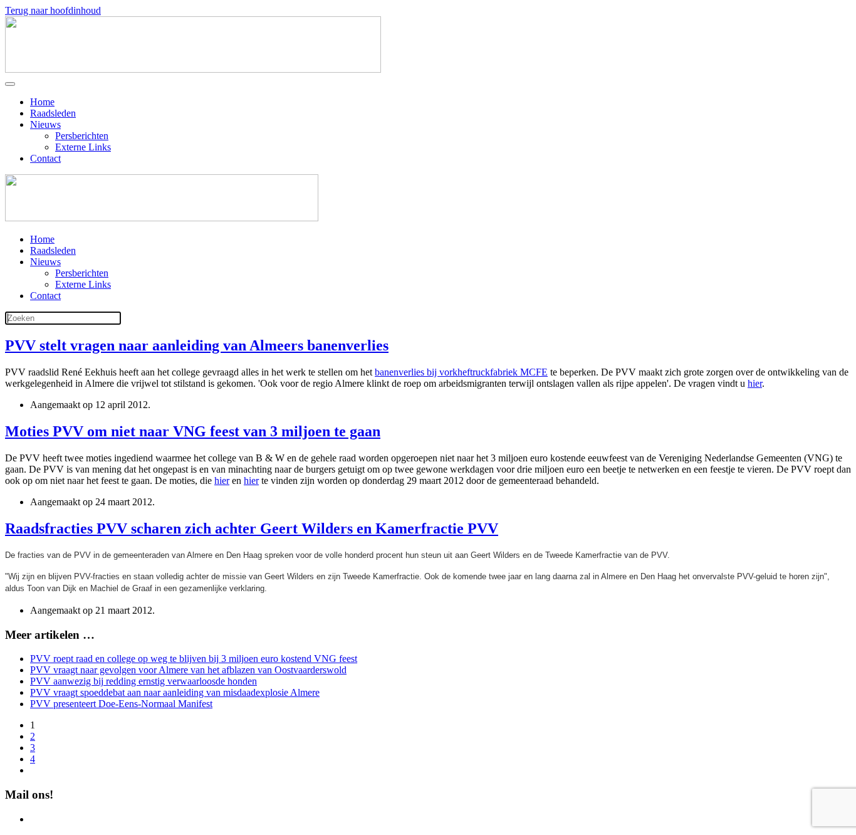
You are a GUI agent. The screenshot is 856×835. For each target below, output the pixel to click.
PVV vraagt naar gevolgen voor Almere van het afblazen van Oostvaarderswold (188, 669)
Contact (45, 158)
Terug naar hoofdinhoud (53, 10)
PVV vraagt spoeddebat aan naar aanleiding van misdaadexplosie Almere (175, 692)
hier (755, 383)
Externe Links (83, 147)
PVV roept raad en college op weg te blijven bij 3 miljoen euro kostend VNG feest (193, 658)
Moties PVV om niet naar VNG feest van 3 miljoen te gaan (192, 431)
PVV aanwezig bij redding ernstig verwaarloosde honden (143, 681)
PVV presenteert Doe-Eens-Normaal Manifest (121, 703)
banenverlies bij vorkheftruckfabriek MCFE (461, 372)
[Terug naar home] (193, 69)
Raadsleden (53, 113)
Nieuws (45, 124)
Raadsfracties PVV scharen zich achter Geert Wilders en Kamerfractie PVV (251, 528)
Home (42, 102)
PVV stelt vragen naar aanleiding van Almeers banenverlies (197, 345)
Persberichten (81, 135)
